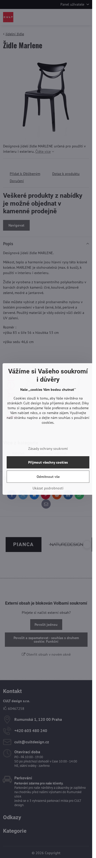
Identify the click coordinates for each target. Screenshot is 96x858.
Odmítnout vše (48, 476)
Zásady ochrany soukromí (48, 448)
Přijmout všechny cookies (48, 462)
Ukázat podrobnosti (48, 488)
